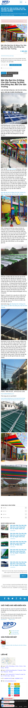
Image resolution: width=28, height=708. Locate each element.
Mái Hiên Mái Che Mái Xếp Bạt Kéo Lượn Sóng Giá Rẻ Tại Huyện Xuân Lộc (18, 527)
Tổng (12, 695)
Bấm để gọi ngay (9, 705)
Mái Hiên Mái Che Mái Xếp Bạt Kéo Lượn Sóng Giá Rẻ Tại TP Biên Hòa (18, 543)
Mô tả (3, 73)
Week (12, 688)
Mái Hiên (4, 511)
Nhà (2, 13)
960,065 (16, 695)
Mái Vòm (4, 514)
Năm (12, 693)
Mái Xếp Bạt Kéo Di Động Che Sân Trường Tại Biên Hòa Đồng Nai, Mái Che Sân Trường (14, 305)
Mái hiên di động (6, 517)
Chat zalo (7, 701)
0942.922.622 (4, 619)
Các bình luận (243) (7, 75)
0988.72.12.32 (12, 619)
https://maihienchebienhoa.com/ (7, 393)
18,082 (17, 686)
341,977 (16, 690)
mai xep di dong (11, 169)
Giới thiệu (15, 706)
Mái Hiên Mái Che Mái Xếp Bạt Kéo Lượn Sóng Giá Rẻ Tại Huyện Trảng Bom (18, 551)
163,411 (16, 688)
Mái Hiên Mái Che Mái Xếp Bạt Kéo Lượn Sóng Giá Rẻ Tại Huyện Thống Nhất (18, 563)
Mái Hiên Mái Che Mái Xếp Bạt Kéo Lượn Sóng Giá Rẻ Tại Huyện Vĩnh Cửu (18, 535)
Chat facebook (8, 698)
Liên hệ (25, 706)
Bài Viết (20, 706)
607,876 (16, 693)
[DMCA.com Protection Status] (5, 704)
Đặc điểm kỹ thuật (12, 73)
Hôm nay (12, 686)
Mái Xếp (4, 507)
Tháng (12, 690)
